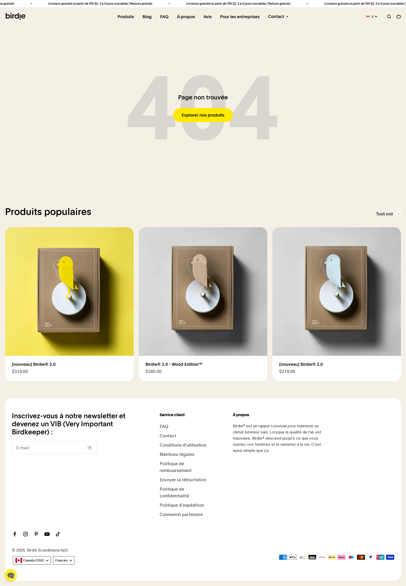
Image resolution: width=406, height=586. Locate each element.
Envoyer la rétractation (183, 479)
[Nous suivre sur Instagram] (25, 534)
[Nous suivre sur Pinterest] (36, 534)
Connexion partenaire (181, 514)
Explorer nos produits (203, 115)
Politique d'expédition (182, 505)
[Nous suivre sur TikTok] (58, 534)
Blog (147, 16)
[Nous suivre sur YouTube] (47, 534)
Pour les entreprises (240, 16)
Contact (276, 16)
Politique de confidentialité (174, 492)
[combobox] (32, 560)
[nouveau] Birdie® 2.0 (34, 364)
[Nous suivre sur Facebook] (15, 534)
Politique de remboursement (176, 467)
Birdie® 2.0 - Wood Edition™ (173, 364)
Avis (207, 16)
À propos (186, 16)
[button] (11, 575)
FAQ (164, 16)
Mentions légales (177, 454)
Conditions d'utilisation (183, 445)
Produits (126, 16)
